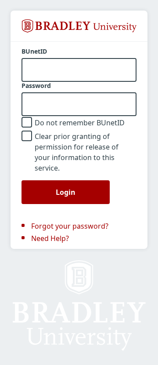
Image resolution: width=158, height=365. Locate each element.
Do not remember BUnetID (80, 123)
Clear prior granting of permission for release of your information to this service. (76, 152)
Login (65, 192)
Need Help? (50, 238)
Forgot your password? (69, 226)
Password (36, 86)
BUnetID (34, 51)
